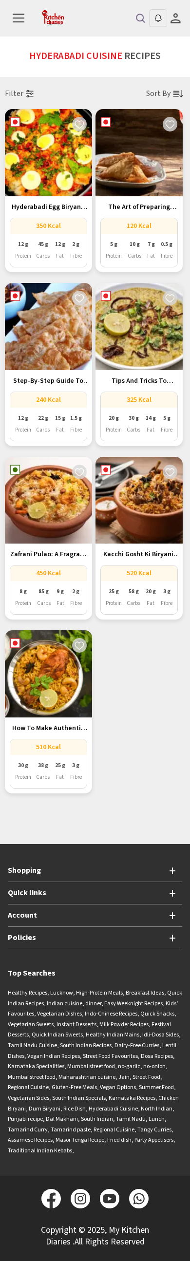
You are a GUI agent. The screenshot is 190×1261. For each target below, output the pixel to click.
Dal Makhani (62, 1119)
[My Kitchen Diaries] (54, 18)
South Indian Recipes (86, 1045)
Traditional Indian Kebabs (40, 1151)
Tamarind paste (71, 1130)
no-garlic (129, 1066)
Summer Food (156, 1087)
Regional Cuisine (28, 1087)
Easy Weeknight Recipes (133, 1003)
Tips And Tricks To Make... (139, 381)
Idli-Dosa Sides (160, 1035)
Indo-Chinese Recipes (111, 1014)
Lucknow (61, 993)
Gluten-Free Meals (74, 1087)
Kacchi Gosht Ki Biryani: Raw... (139, 554)
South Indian (97, 1119)
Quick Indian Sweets (57, 1035)
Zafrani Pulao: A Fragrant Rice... (48, 554)
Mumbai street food (91, 1066)
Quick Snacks (157, 1014)
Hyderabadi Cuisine (113, 1109)
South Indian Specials (79, 1098)
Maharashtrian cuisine (86, 1077)
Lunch (157, 1119)
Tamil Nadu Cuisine (32, 1045)
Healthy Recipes (27, 993)
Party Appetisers (153, 1140)
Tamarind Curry (28, 1130)
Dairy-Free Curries (136, 1045)
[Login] (175, 18)
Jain (124, 1077)
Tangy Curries (154, 1130)
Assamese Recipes (30, 1140)
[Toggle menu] (18, 18)
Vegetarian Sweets (31, 1024)
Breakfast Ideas (145, 993)
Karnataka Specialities (36, 1066)
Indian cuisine (64, 1003)
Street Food (146, 1077)
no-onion (154, 1066)
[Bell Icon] (158, 18)
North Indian (156, 1109)
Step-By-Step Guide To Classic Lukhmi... (48, 381)
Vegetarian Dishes (59, 1014)
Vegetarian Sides (28, 1098)
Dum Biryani (44, 1109)
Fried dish (119, 1140)
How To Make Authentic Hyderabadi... (48, 728)
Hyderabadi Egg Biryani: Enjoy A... (48, 207)
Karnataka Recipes (132, 1098)
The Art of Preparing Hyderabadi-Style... (139, 207)
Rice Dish (74, 1109)
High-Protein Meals (99, 993)
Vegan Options (118, 1087)
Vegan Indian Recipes (53, 1056)
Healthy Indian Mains (112, 1035)
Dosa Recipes (157, 1056)
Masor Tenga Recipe (80, 1140)
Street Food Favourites (110, 1056)
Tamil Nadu (131, 1119)
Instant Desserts (76, 1024)
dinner (93, 1003)
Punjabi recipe (25, 1119)
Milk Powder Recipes (124, 1024)
